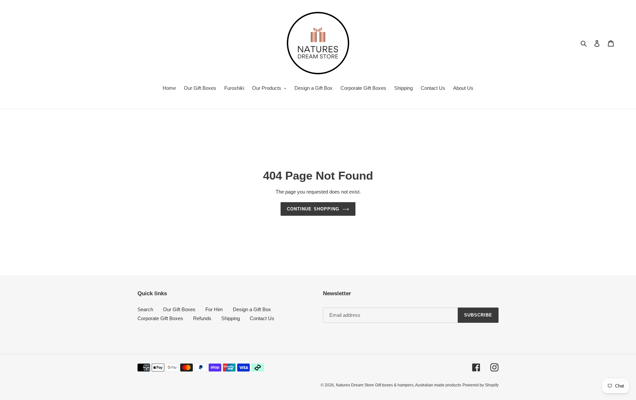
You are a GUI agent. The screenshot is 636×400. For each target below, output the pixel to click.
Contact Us (262, 318)
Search (145, 309)
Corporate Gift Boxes (160, 318)
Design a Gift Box (252, 309)
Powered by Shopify (480, 385)
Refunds (202, 318)
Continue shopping (313, 208)
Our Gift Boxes (179, 309)
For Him (214, 309)
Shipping (230, 318)
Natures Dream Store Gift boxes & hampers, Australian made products (398, 385)
